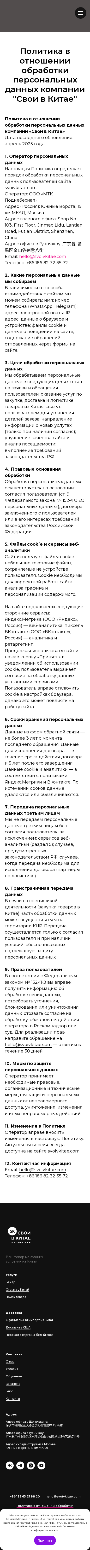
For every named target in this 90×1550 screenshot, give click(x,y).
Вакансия (13, 1384)
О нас (10, 1361)
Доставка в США (18, 1327)
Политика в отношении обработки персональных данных (45, 1507)
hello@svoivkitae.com (42, 256)
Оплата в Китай (17, 1289)
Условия (12, 1369)
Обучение (14, 1376)
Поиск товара (16, 1297)
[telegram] (20, 1468)
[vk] (10, 1468)
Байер (10, 1282)
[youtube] (41, 1468)
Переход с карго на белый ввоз (30, 1335)
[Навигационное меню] (80, 13)
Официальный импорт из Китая (30, 1320)
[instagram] (31, 1468)
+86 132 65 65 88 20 (25, 1496)
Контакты (13, 1398)
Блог (9, 1391)
